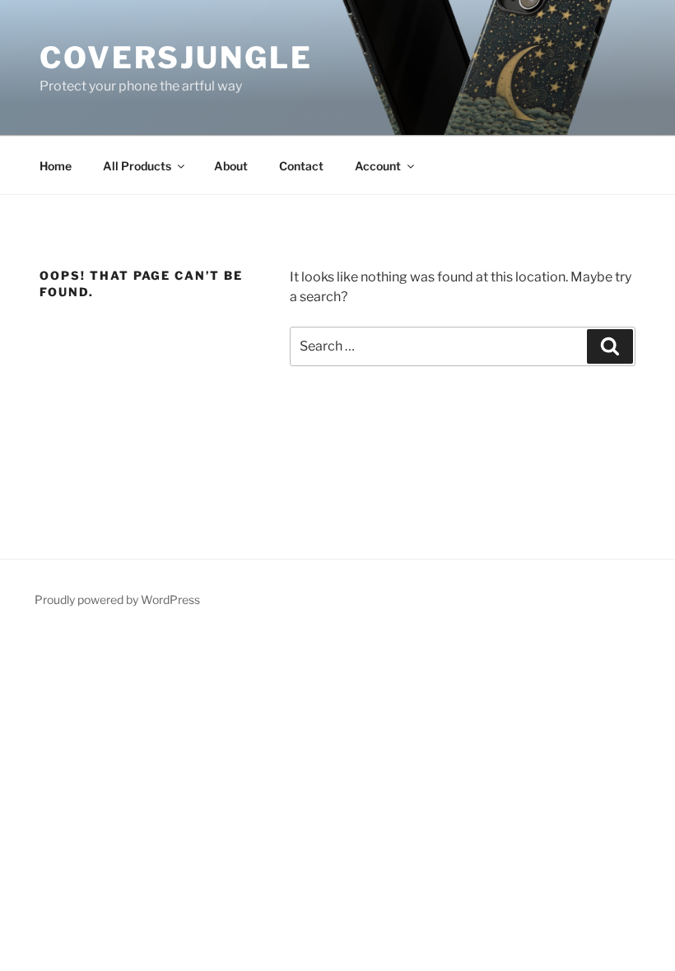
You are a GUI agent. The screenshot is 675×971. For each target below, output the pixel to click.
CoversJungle (176, 57)
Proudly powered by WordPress (117, 599)
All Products (137, 166)
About (231, 166)
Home (56, 166)
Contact (301, 166)
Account (378, 166)
